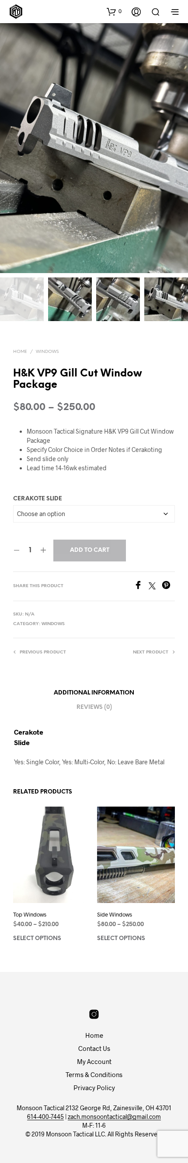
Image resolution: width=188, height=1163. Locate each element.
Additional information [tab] (94, 693)
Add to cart (89, 550)
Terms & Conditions (94, 1074)
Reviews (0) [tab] (94, 707)
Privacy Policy (94, 1087)
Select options (37, 938)
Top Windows (29, 914)
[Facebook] (141, 586)
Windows (47, 351)
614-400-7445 (45, 1116)
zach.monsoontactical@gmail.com (114, 1116)
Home (20, 351)
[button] (114, 11)
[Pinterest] (168, 586)
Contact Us (94, 1048)
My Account (94, 1061)
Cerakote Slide (37, 499)
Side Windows (114, 914)
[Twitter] (155, 586)
